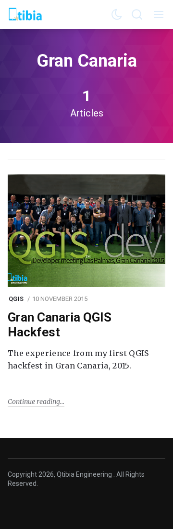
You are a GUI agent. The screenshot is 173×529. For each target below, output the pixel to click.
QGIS (16, 298)
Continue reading (34, 401)
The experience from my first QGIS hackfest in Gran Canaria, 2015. (78, 359)
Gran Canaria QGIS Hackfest (59, 324)
